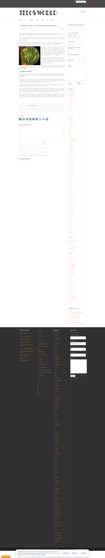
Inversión (70, 206)
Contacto (82, 11)
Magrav (70, 216)
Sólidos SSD (71, 269)
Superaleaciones (71, 272)
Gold (69, 187)
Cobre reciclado (41, 375)
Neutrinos (70, 232)
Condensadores (71, 137)
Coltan (70, 135)
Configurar (83, 553)
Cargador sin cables (72, 124)
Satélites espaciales (72, 264)
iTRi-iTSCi (70, 211)
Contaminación (71, 145)
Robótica (70, 261)
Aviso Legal (77, 549)
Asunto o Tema (73, 352)
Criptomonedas (71, 148)
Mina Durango (41, 353)
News (42, 20)
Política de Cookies (83, 549)
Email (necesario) (73, 341)
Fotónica (70, 179)
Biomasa (70, 114)
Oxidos (70, 245)
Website (45, 151)
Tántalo (39, 338)
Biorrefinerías (71, 119)
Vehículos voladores (72, 295)
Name (45, 143)
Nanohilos (70, 229)
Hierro (39, 383)
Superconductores (72, 274)
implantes (70, 195)
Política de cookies (41, 554)
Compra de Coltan (41, 341)
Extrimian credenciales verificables (74, 314)
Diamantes (70, 156)
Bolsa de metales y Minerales (43, 346)
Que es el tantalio (41, 335)
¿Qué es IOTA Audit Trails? (73, 317)
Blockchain (70, 121)
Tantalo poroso (71, 282)
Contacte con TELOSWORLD (73, 33)
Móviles (70, 227)
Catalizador (70, 127)
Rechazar (74, 553)
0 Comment (62, 28)
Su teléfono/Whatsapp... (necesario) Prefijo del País (74, 48)
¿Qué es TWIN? (23, 357)
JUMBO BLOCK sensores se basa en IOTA (76, 312)
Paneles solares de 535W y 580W (45, 372)
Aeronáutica (71, 95)
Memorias (70, 219)
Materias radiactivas (42, 364)
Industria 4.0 (71, 203)
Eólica (55, 411)
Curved (70, 153)
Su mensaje (70, 65)
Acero (39, 380)
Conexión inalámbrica (72, 140)
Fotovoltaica (71, 182)
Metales (70, 222)
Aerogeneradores (71, 92)
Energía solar (71, 169)
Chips (70, 129)
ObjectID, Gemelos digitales (25, 360)
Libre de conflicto (72, 214)
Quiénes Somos (22, 20)
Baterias (70, 111)
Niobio (70, 235)
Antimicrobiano (71, 103)
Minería (39, 333)
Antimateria (71, 100)
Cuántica (70, 150)
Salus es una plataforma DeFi (25, 355)
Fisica (70, 177)
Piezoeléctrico (71, 251)
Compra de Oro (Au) (41, 351)
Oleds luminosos (71, 237)
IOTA (37, 20)
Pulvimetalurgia (71, 258)
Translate (81, 6)
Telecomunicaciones (72, 285)
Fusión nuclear (71, 185)
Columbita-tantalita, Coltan (42, 343)
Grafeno (70, 190)
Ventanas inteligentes (72, 298)
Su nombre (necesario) (72, 35)
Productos (31, 20)
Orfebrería (70, 243)
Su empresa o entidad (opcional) (73, 54)
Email (45, 147)
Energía (70, 164)
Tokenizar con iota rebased (73, 320)
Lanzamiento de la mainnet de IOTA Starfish (76, 322)
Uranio (70, 290)
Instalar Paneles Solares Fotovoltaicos (44, 369)
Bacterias (70, 106)
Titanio (70, 287)
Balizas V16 (71, 108)
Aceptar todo (66, 553)
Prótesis (70, 256)
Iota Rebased (71, 208)
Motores (70, 224)
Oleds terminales (71, 240)
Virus (69, 303)
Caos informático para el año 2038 (26, 348)
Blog (47, 20)
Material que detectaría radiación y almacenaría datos (38, 25)
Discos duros (71, 161)
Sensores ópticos (71, 266)
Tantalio (70, 279)
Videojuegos (71, 301)
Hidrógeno (70, 193)
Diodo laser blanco (72, 158)
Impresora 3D (71, 200)
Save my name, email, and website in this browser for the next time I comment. (34, 155)
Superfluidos (71, 277)
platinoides (70, 253)
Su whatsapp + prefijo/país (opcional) (77, 346)
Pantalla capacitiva (72, 248)
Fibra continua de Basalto (42, 367)
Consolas (70, 143)
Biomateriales (71, 116)
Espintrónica (71, 174)
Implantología (71, 198)
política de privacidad (73, 377)
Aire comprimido (71, 98)
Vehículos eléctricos (72, 293)
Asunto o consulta (71, 60)
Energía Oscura (71, 166)
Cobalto (70, 132)
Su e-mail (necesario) (71, 41)
